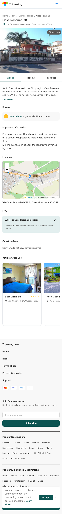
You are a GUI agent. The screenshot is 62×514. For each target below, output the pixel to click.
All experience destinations (15, 486)
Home (5, 16)
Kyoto (40, 448)
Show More (7, 99)
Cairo (40, 481)
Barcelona (54, 475)
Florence (6, 481)
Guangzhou (25, 453)
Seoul (31, 448)
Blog (5, 358)
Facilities (51, 77)
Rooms (31, 77)
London (5, 453)
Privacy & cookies (12, 373)
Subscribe (31, 423)
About (10, 77)
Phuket (31, 481)
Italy (13, 16)
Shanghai (6, 442)
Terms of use (9, 365)
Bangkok (46, 442)
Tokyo (17, 442)
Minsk (49, 448)
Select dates (15, 116)
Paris (14, 453)
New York (42, 475)
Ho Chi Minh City (42, 453)
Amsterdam (19, 481)
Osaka (26, 442)
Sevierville (21, 448)
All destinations (18, 458)
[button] (30, 177)
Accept (45, 497)
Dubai (14, 475)
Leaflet (29, 197)
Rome (5, 458)
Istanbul (35, 442)
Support (6, 380)
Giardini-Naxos (26, 16)
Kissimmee (7, 448)
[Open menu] (57, 4)
